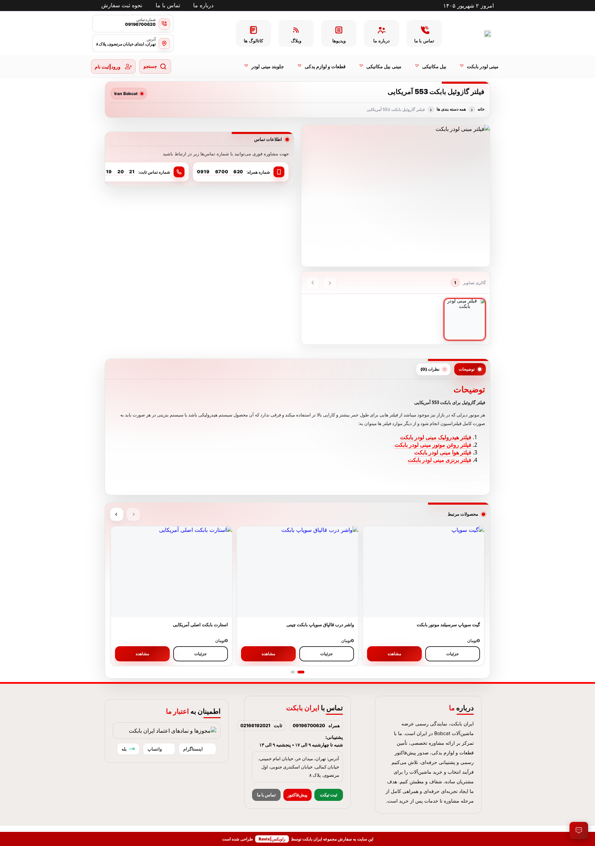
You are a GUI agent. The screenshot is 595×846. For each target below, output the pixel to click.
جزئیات (452, 653)
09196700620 (309, 725)
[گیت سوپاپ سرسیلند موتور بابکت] (423, 571)
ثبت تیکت (328, 794)
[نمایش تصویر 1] (464, 319)
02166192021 (255, 725)
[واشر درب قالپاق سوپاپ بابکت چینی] (297, 571)
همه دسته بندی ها (451, 109)
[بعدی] (312, 283)
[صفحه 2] (293, 672)
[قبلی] (330, 283)
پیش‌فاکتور (297, 794)
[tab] (470, 369)
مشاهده (394, 653)
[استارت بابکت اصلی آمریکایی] (171, 571)
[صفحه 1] (301, 672)
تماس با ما (266, 794)
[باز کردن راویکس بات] (579, 830)
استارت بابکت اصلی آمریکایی (200, 624)
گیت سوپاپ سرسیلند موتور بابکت (448, 624)
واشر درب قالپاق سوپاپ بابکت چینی (320, 624)
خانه (481, 109)
